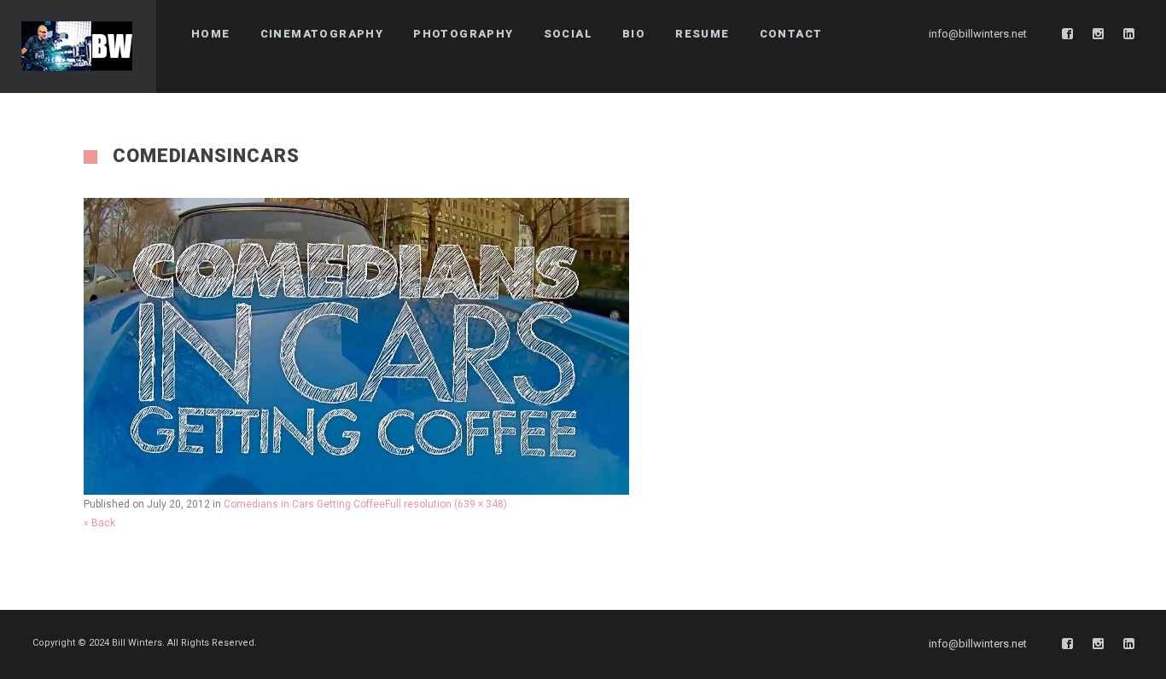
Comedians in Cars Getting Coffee (304, 504)
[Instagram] (1098, 34)
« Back (99, 523)
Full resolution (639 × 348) (446, 504)
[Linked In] (1129, 34)
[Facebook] (1067, 34)
